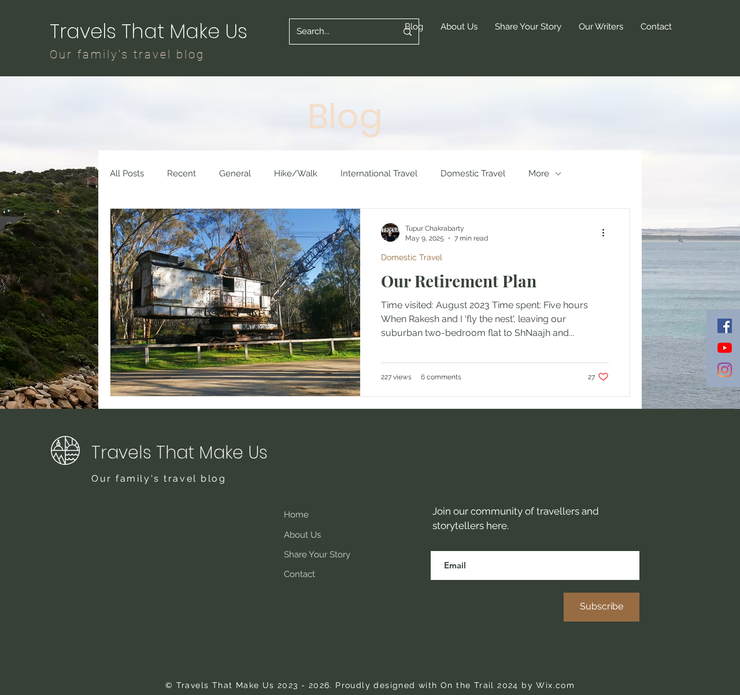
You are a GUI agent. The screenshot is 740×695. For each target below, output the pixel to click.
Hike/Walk (295, 173)
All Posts (127, 173)
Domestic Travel (473, 173)
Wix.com (555, 685)
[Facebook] (724, 326)
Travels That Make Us (151, 31)
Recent (181, 173)
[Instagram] (724, 370)
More (538, 173)
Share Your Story (317, 554)
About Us (302, 535)
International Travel (379, 173)
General (235, 173)
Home (296, 514)
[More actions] (607, 232)
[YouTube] (724, 348)
